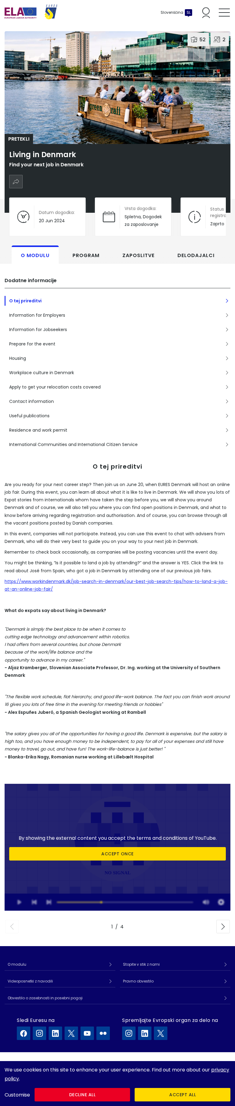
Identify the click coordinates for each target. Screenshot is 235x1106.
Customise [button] (17, 1094)
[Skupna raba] (16, 181)
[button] (12, 926)
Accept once (117, 854)
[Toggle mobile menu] (224, 12)
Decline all (82, 1095)
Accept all (182, 1095)
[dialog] (117, 1083)
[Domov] (31, 12)
